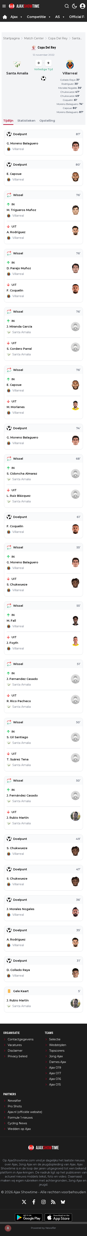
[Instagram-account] (43, 1201)
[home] (4, 17)
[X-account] (24, 1201)
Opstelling (47, 120)
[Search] (66, 6)
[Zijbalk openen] (4, 6)
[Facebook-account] (33, 1201)
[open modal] (82, 6)
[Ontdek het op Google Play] (28, 1217)
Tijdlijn (8, 120)
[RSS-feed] (53, 1201)
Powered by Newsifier (43, 1227)
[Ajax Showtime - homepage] (24, 6)
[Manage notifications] (8, 1228)
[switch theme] (74, 6)
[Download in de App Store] (58, 1217)
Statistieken (26, 120)
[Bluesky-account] (62, 1201)
